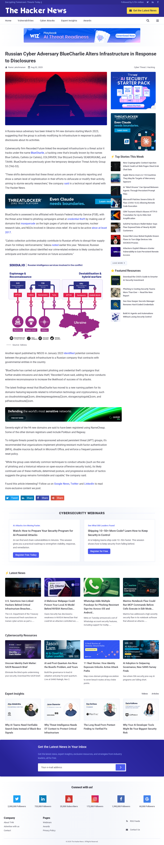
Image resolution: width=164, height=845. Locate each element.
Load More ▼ (119, 263)
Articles (155, 693)
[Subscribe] (120, 767)
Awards (87, 20)
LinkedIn (89, 483)
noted (55, 245)
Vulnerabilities (26, 20)
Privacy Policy (49, 830)
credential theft (76, 219)
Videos (145, 693)
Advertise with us (11, 826)
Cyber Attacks (47, 20)
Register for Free (99, 551)
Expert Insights (69, 20)
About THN (9, 822)
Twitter (74, 483)
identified (69, 353)
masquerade (28, 223)
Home (8, 20)
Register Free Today (26, 555)
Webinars (47, 822)
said (66, 183)
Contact (7, 830)
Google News (61, 483)
